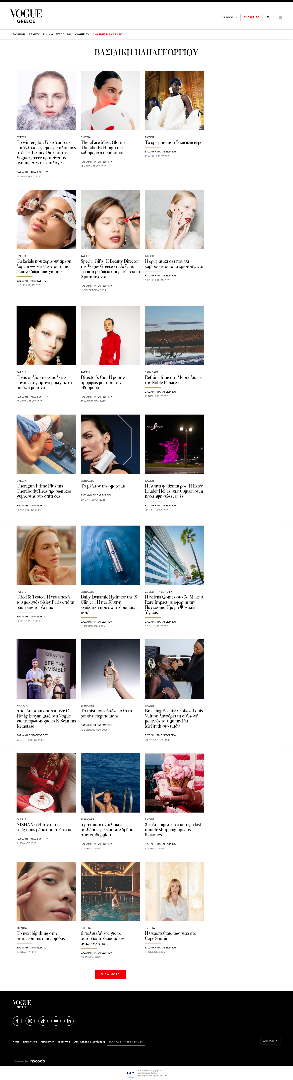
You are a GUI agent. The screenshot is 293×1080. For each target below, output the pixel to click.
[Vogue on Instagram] (30, 1020)
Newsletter (47, 1042)
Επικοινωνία (30, 1042)
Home (16, 1042)
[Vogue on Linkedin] (69, 1020)
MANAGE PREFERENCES (126, 1041)
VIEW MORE (110, 974)
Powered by (21, 1061)
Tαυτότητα (64, 1042)
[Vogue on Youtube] (56, 1020)
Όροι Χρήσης (81, 1042)
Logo (57, 1005)
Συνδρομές (98, 1042)
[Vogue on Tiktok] (43, 1020)
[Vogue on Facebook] (18, 1020)
